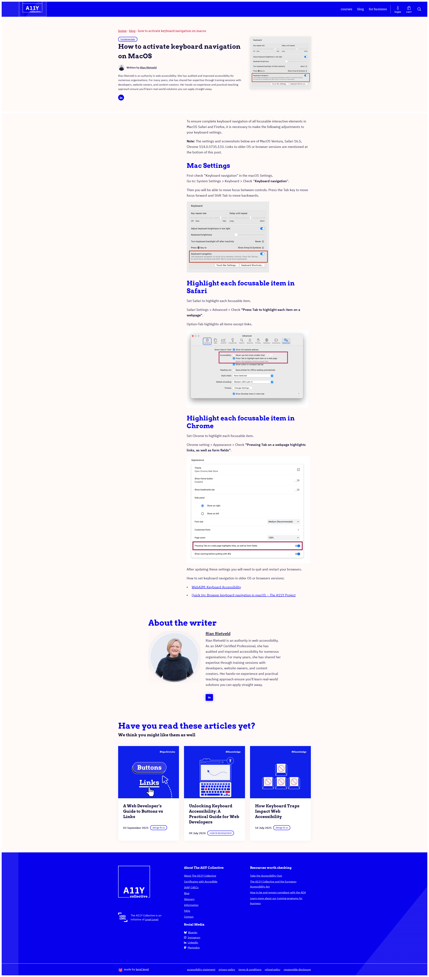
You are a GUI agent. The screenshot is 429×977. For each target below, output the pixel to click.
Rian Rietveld (148, 67)
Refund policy (272, 969)
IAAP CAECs (191, 887)
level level (142, 969)
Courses (346, 9)
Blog (360, 9)
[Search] (419, 9)
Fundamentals (127, 39)
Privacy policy (227, 969)
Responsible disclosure (297, 969)
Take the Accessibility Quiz (266, 875)
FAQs (187, 911)
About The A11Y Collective (200, 875)
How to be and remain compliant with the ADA (278, 892)
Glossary (189, 899)
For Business (378, 9)
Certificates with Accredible (200, 881)
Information (191, 905)
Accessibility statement (201, 969)
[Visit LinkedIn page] (121, 97)
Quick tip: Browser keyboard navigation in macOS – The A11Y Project (244, 595)
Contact (189, 916)
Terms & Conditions (249, 969)
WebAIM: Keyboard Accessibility (216, 587)
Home (122, 31)
